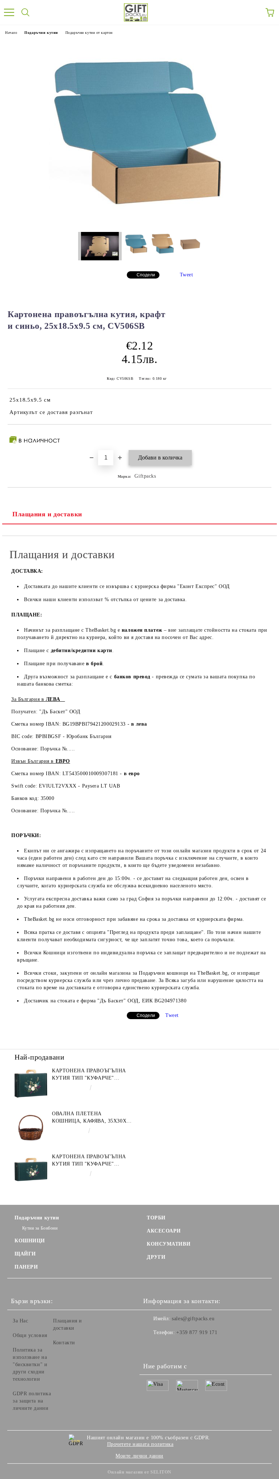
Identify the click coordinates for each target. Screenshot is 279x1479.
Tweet (186, 274)
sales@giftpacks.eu (193, 1318)
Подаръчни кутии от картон (89, 33)
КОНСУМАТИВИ (168, 1244)
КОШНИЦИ (30, 1240)
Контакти (64, 1342)
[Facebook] (152, 1347)
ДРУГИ (156, 1257)
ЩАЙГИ (25, 1254)
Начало (11, 33)
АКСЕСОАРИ (164, 1231)
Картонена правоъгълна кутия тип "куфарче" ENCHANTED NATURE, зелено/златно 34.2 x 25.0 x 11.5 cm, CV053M (91, 1075)
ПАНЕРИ (26, 1267)
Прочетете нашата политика (140, 1444)
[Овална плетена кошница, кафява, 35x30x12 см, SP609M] (31, 1126)
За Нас (20, 1321)
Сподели (146, 274)
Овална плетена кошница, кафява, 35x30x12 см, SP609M (92, 1118)
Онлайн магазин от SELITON (139, 1472)
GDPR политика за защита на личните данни (32, 1401)
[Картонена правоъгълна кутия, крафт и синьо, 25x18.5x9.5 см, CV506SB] (139, 221)
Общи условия (30, 1335)
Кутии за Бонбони (40, 1228)
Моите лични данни (139, 1456)
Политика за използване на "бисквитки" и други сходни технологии (30, 1364)
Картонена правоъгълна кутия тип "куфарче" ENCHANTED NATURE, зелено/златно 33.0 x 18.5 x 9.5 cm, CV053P (91, 1161)
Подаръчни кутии (41, 33)
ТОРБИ (156, 1217)
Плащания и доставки (47, 514)
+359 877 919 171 (196, 1332)
